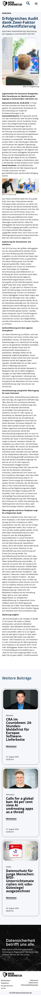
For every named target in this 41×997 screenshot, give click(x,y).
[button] (36, 4)
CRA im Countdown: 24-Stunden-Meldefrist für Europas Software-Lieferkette (19, 729)
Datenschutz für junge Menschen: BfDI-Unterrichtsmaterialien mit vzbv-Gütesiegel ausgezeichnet (20, 880)
